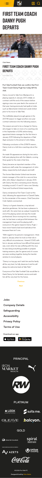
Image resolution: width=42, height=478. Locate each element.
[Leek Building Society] (10, 411)
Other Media (27, 474)
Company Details (13, 305)
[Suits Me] (32, 411)
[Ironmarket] (10, 368)
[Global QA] (10, 440)
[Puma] (32, 368)
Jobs (6, 299)
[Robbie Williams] (21, 385)
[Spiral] (32, 440)
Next (21, 286)
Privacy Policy (11, 321)
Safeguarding (11, 310)
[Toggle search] (38, 3)
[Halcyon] (32, 420)
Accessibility (11, 316)
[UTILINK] (32, 450)
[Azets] (10, 450)
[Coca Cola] (21, 459)
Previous (21, 281)
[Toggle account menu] (33, 3)
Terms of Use (11, 326)
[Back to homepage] (19, 3)
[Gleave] (10, 420)
